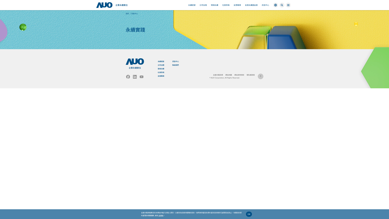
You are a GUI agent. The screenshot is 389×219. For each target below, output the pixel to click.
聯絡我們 (175, 65)
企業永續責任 (121, 5)
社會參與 (161, 72)
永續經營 (161, 61)
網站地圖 (228, 75)
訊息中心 (175, 61)
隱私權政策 (251, 75)
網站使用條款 (239, 75)
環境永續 (161, 69)
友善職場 (161, 76)
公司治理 (161, 65)
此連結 (161, 215)
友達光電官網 (218, 75)
